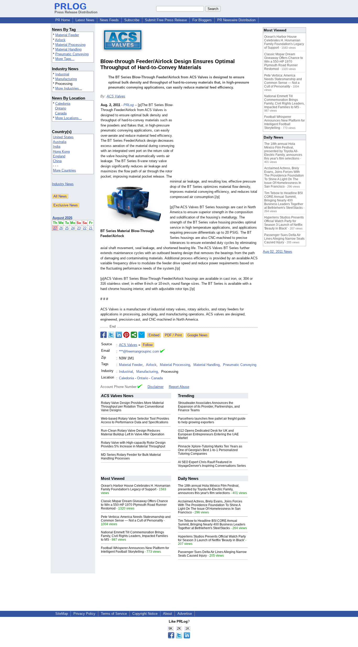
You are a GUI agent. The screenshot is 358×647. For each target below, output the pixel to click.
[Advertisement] (218, 141)
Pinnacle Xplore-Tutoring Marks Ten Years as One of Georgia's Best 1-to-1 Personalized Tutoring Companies (210, 450)
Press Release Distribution (76, 12)
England (59, 156)
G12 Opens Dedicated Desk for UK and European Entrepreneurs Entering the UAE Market (208, 434)
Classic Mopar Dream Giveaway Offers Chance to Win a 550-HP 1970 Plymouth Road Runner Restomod (134, 504)
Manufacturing (66, 79)
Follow (148, 345)
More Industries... (68, 88)
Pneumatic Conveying (72, 54)
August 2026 (62, 218)
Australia (59, 142)
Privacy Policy (84, 614)
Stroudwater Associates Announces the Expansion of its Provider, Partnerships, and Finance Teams (209, 406)
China (57, 161)
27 (55, 228)
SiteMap (61, 614)
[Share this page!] (179, 637)
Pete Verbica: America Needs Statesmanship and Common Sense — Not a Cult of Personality (136, 518)
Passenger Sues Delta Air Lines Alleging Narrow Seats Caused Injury (284, 238)
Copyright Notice (145, 614)
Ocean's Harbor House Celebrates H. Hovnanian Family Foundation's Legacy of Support (135, 487)
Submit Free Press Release (166, 20)
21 (91, 228)
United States (63, 137)
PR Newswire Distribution (236, 20)
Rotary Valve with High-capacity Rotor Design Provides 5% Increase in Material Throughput (133, 444)
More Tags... (64, 59)
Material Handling (68, 49)
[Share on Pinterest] (126, 335)
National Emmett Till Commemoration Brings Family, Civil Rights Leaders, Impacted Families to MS (134, 535)
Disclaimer (156, 387)
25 (67, 228)
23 (79, 228)
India (56, 147)
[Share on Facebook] (103, 335)
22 (84, 228)
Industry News (63, 184)
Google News (197, 335)
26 (61, 228)
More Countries (64, 170)
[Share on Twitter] (111, 335)
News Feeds (109, 20)
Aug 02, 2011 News (277, 252)
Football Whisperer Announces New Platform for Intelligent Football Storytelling (135, 549)
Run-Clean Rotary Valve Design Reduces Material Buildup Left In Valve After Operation (132, 432)
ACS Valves (116, 96)
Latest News (84, 20)
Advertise (184, 614)
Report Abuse (179, 387)
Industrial (62, 74)
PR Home (62, 20)
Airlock (60, 40)
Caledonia (62, 104)
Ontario (60, 108)
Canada (61, 113)
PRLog (128, 105)
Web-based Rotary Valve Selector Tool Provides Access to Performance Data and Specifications (135, 420)
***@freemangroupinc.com (139, 351)
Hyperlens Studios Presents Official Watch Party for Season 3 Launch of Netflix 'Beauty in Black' (212, 538)
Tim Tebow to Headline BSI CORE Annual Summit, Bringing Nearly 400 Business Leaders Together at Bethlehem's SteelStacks (211, 524)
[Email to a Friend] (141, 335)
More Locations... (68, 118)
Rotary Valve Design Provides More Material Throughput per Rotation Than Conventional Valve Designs (132, 406)
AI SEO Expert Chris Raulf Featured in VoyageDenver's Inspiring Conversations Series (212, 464)
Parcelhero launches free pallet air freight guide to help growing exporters (212, 420)
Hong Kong (61, 151)
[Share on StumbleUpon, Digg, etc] (134, 335)
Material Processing (70, 45)
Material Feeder (67, 35)
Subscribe (131, 20)
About (167, 614)
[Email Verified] (162, 351)
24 (73, 228)
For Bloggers (202, 20)
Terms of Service (114, 614)
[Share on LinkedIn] (119, 335)
